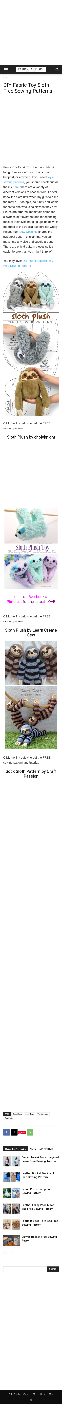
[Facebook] (6, 1132)
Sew (5, 77)
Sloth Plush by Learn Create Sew (31, 632)
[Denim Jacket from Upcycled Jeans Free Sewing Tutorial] (11, 1161)
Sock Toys (29, 1114)
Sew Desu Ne (28, 231)
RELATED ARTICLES (15, 1148)
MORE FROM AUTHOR (41, 1148)
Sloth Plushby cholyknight (31, 437)
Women (26, 1394)
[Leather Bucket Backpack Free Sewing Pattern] (11, 1177)
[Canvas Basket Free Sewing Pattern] (11, 1240)
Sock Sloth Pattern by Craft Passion (31, 774)
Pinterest (14, 602)
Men (35, 1394)
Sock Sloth (17, 1114)
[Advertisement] (31, 33)
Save (23, 1132)
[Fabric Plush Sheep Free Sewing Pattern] (11, 1193)
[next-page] (11, 1253)
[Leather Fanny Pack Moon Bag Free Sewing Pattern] (11, 1209)
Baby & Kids (14, 1394)
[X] (14, 1132)
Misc (51, 1394)
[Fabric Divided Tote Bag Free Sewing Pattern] (11, 1224)
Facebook (36, 597)
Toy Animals (43, 1114)
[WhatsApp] (30, 1132)
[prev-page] (5, 1253)
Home (43, 1394)
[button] (5, 69)
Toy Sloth (9, 1118)
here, (16, 187)
